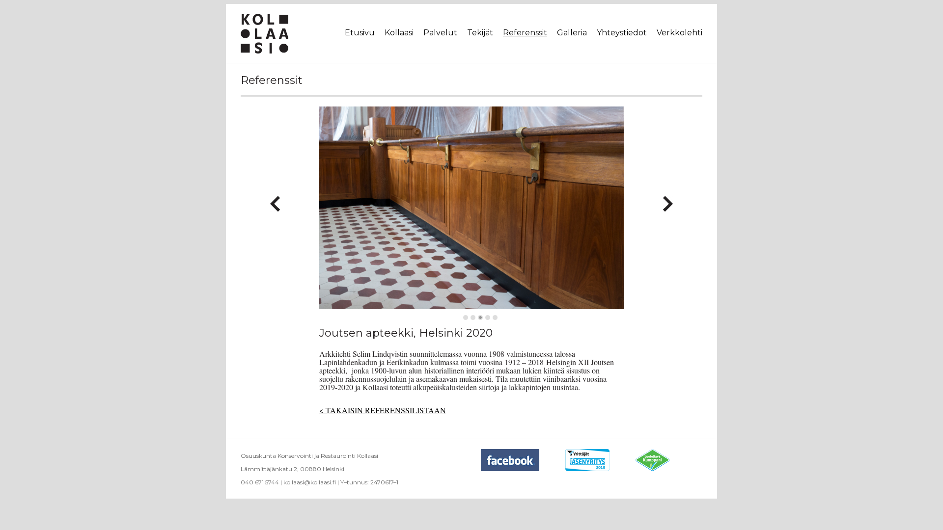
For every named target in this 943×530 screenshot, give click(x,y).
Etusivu (360, 32)
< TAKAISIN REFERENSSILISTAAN (382, 410)
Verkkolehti (679, 32)
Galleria (572, 32)
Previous (275, 200)
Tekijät (480, 32)
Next (668, 200)
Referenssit (525, 32)
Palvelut (440, 32)
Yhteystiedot (622, 32)
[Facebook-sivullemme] (522, 469)
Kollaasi (399, 32)
